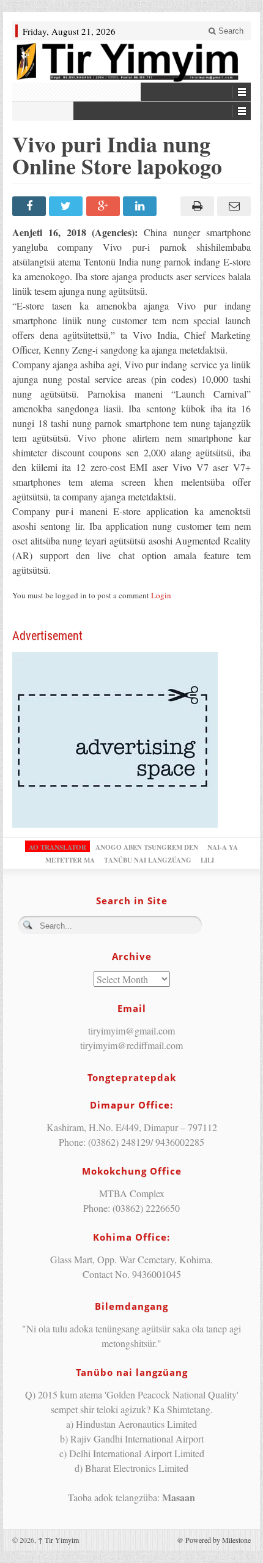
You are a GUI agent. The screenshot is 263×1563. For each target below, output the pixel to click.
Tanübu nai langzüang (147, 860)
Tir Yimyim (58, 1540)
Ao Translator (57, 847)
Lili (207, 860)
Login (161, 595)
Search (229, 30)
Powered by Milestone (218, 1540)
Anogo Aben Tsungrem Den (146, 847)
